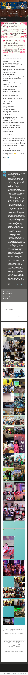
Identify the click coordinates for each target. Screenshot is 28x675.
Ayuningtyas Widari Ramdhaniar (14, 11)
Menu (4, 18)
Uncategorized (8, 293)
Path (8, 157)
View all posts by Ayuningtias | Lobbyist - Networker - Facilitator (16, 285)
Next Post (7, 298)
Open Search (26, 18)
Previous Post (8, 296)
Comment (20, 316)
